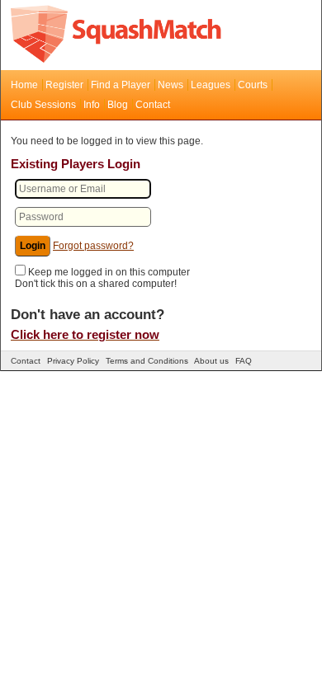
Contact (152, 105)
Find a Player (120, 85)
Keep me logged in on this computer (109, 272)
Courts (253, 85)
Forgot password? (93, 246)
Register (64, 85)
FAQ (243, 360)
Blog (117, 105)
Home (24, 85)
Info (91, 105)
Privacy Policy (73, 360)
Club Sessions (43, 105)
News (170, 85)
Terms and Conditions (147, 360)
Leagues (210, 85)
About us (211, 360)
